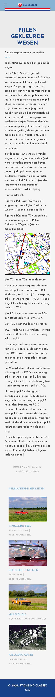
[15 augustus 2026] (28, 509)
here (7, 57)
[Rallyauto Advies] (28, 637)
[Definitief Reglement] (28, 553)
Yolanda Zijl (32, 467)
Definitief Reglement (24, 570)
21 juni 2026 (15, 619)
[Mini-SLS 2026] (28, 597)
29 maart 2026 (17, 659)
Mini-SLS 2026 (17, 614)
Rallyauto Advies (21, 655)
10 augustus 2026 (19, 530)
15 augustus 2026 (20, 526)
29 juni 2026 (15, 575)
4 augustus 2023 (27, 472)
